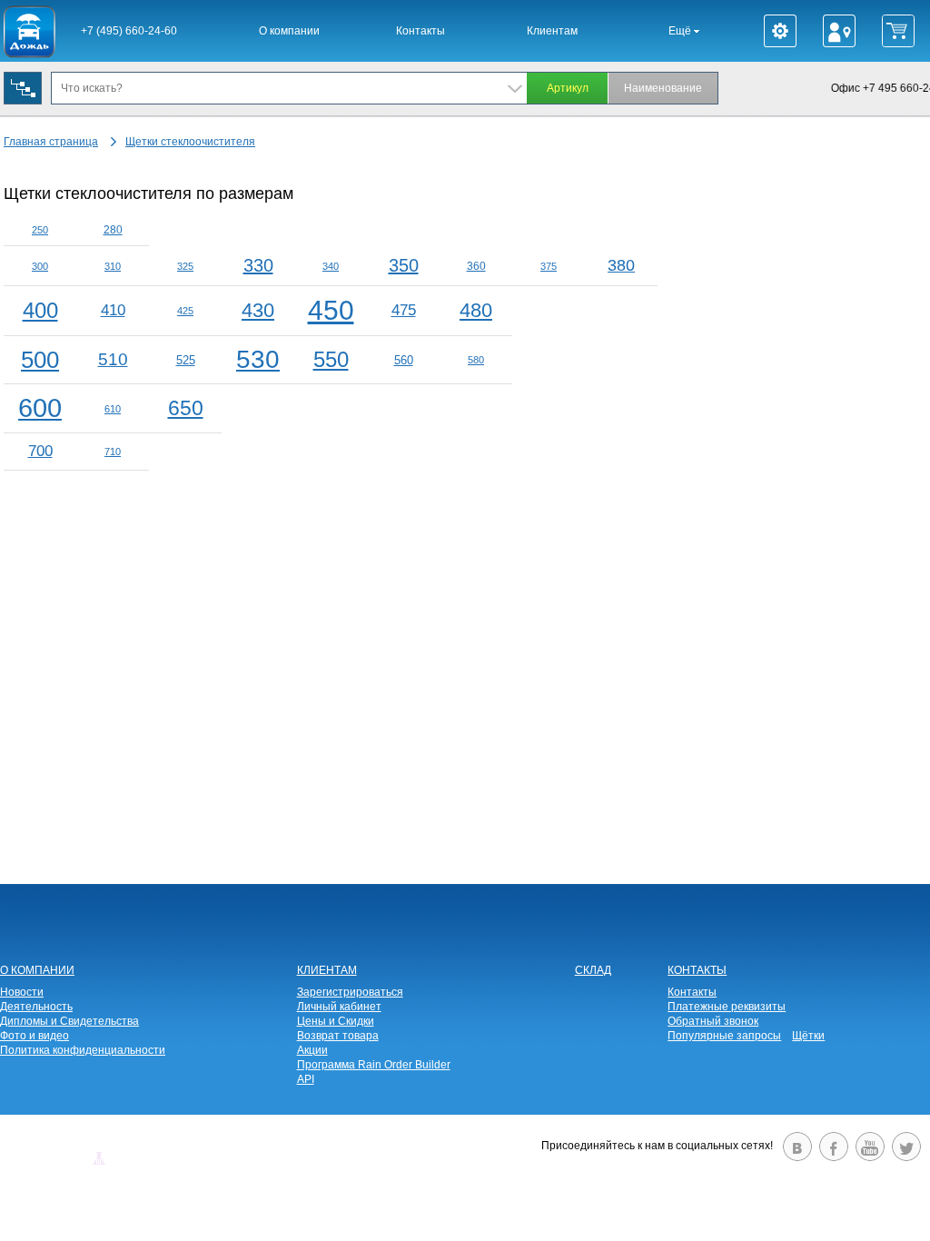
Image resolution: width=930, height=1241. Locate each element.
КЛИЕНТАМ (327, 970)
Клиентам (552, 31)
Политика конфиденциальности (82, 1050)
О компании (289, 31)
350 (404, 265)
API (305, 1079)
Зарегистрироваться (350, 992)
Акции (312, 1050)
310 (112, 266)
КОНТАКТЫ (697, 970)
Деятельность (36, 1006)
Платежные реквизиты (727, 1006)
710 (112, 451)
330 (258, 265)
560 (403, 360)
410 (113, 310)
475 (403, 310)
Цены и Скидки (335, 1021)
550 (331, 359)
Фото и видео (34, 1035)
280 (113, 229)
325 (185, 266)
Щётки (808, 1035)
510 (113, 359)
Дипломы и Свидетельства (69, 1021)
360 (476, 266)
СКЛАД (593, 970)
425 (185, 310)
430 (258, 310)
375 (548, 266)
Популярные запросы (724, 1035)
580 (476, 359)
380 (621, 265)
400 (40, 310)
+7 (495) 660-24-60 (129, 31)
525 (185, 360)
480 (476, 310)
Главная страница (51, 141)
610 (112, 408)
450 (331, 310)
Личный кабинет (339, 1006)
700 (40, 451)
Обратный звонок (713, 1021)
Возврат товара (338, 1035)
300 (40, 266)
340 (330, 266)
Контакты (420, 31)
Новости (22, 992)
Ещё (681, 31)
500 (40, 359)
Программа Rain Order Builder (373, 1064)
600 (40, 407)
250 (40, 229)
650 (185, 408)
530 (258, 359)
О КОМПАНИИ (37, 970)
